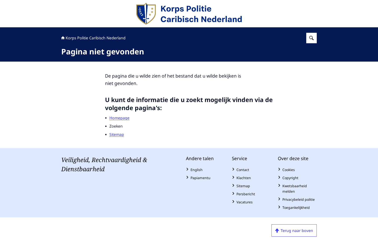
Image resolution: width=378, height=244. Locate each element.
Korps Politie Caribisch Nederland (96, 37)
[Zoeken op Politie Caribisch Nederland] (311, 38)
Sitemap (116, 134)
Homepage (119, 117)
